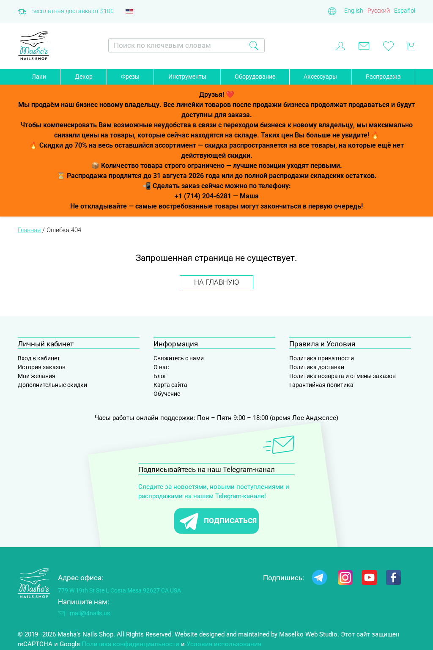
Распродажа (383, 76)
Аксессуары (320, 76)
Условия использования (223, 644)
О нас (161, 367)
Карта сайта (170, 384)
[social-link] (319, 579)
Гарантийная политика (321, 384)
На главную (216, 282)
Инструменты (187, 76)
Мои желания (36, 376)
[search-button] (253, 45)
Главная (29, 230)
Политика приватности (321, 358)
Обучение (166, 393)
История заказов (42, 367)
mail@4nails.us (90, 613)
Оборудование (255, 76)
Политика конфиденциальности (130, 644)
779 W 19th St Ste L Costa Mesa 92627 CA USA (119, 590)
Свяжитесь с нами (178, 358)
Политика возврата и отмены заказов (342, 376)
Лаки (39, 76)
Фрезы (130, 76)
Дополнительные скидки (52, 384)
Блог (160, 376)
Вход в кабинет (39, 358)
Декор (84, 76)
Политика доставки (316, 367)
